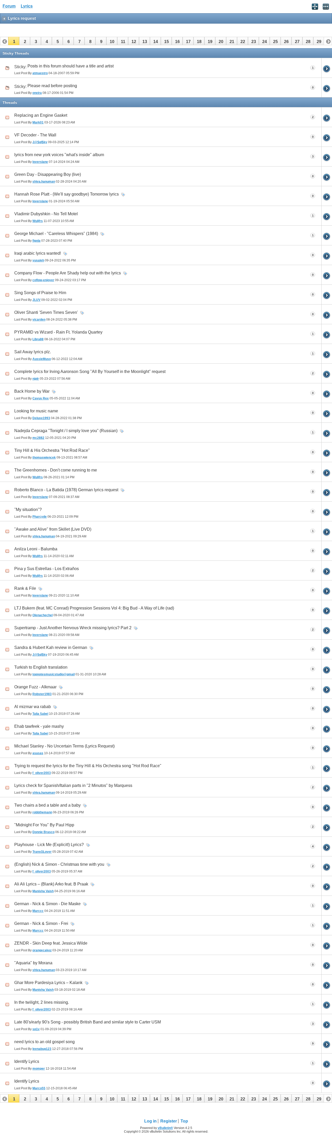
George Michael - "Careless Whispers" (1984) (56, 233)
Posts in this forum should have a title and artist (70, 66)
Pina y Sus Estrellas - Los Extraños (46, 568)
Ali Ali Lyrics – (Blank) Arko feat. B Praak (51, 884)
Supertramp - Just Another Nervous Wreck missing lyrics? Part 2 (73, 628)
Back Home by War (32, 391)
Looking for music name (36, 411)
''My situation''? (28, 509)
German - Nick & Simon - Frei (41, 923)
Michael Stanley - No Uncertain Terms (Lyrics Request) (64, 746)
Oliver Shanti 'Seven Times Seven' (46, 312)
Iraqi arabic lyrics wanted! (37, 253)
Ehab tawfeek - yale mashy (39, 726)
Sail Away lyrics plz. (32, 352)
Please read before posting (52, 86)
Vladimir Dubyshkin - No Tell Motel (46, 214)
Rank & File (25, 588)
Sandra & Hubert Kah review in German (50, 647)
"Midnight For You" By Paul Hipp (44, 825)
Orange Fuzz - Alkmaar (35, 687)
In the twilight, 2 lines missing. (41, 1002)
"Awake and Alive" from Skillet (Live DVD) (52, 529)
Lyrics (27, 6)
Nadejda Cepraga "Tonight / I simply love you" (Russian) (65, 430)
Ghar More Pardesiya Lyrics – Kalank (48, 982)
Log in (150, 1121)
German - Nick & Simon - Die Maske (47, 904)
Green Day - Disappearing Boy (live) (47, 174)
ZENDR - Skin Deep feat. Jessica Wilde (50, 943)
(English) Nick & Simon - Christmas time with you (59, 864)
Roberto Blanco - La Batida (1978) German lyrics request (66, 490)
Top (184, 1121)
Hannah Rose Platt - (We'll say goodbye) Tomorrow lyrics (66, 194)
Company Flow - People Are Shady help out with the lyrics (67, 273)
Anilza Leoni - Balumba (35, 549)
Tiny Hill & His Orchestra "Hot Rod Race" (52, 450)
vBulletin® (165, 1128)
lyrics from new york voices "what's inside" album (59, 155)
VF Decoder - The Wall (35, 135)
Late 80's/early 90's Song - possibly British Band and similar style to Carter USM (87, 1022)
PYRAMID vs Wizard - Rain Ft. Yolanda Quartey (58, 332)
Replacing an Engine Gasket (40, 115)
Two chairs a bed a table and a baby (47, 805)
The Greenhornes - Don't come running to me (55, 470)
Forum (9, 6)
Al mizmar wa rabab (32, 706)
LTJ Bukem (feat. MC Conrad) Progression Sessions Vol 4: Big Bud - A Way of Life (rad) (94, 608)
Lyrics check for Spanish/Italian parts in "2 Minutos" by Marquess (73, 785)
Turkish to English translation (40, 667)
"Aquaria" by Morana (33, 963)
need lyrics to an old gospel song (44, 1042)
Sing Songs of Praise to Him (40, 292)
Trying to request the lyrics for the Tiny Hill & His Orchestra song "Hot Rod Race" (87, 766)
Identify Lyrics (26, 1061)
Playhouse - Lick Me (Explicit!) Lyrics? (49, 844)
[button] (13, 41)
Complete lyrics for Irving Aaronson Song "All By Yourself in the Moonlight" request (89, 371)
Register (168, 1121)
